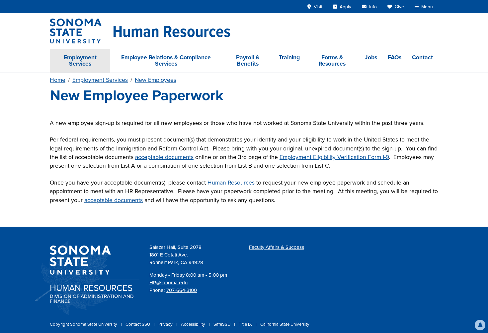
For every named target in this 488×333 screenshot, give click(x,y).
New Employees (155, 80)
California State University (284, 324)
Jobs (371, 57)
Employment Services (80, 60)
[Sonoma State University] (78, 31)
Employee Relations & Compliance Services (166, 60)
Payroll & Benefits (247, 60)
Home (57, 80)
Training (289, 57)
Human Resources (231, 182)
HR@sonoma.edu (168, 282)
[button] (480, 325)
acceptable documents (164, 157)
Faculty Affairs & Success (276, 247)
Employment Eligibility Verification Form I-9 (334, 157)
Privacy (166, 324)
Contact (422, 57)
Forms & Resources (332, 60)
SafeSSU (222, 324)
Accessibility (193, 324)
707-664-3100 (181, 290)
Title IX (246, 324)
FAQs (394, 57)
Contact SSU (138, 324)
